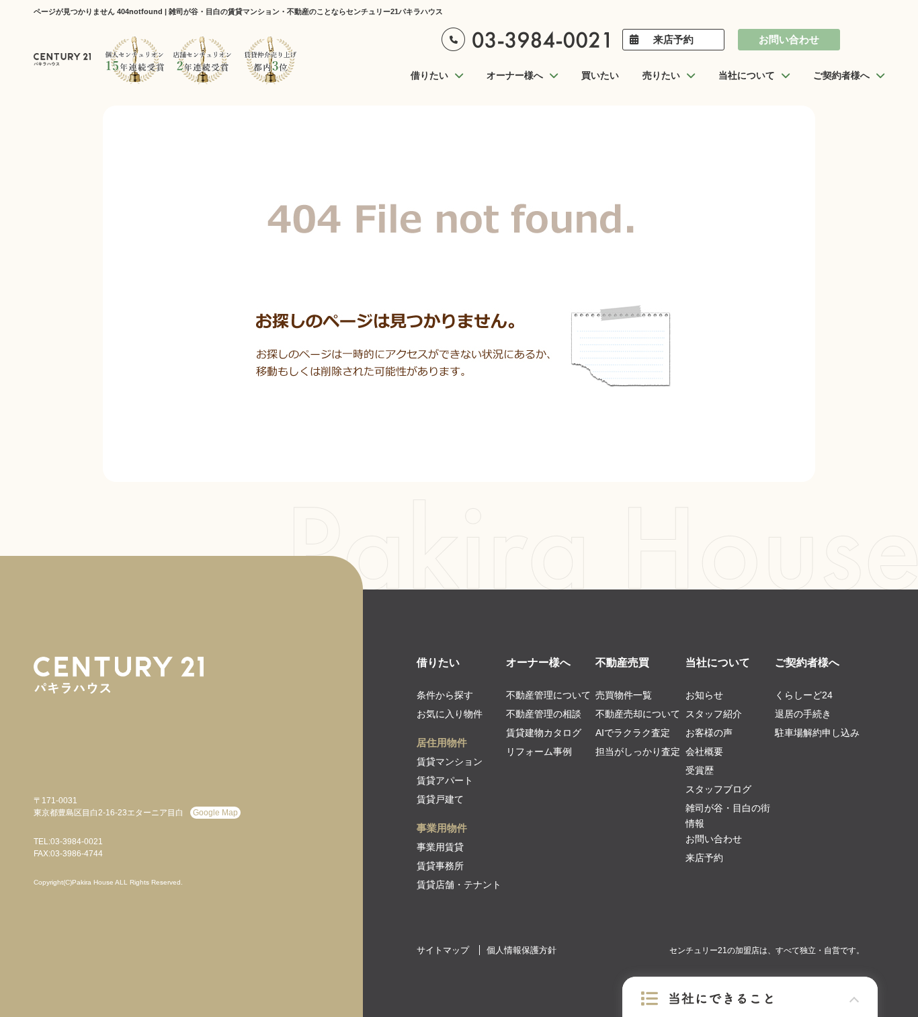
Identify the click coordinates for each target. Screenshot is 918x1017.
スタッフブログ (718, 789)
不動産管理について (548, 695)
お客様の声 (709, 732)
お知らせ (704, 695)
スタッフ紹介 (713, 713)
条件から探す (445, 695)
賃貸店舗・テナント (459, 884)
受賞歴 (699, 770)
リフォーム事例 (539, 751)
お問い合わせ (789, 39)
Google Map (215, 812)
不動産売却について (637, 713)
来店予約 (673, 39)
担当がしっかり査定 (637, 751)
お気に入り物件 (450, 713)
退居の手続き (803, 713)
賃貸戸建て (440, 799)
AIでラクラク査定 (632, 732)
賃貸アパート (445, 780)
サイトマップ (443, 950)
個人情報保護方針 (521, 950)
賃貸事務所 (440, 865)
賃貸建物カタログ (543, 732)
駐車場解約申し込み (817, 732)
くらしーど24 (804, 695)
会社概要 (704, 751)
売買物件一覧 (623, 695)
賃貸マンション (450, 761)
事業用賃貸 (440, 847)
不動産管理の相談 (543, 713)
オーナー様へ (538, 662)
